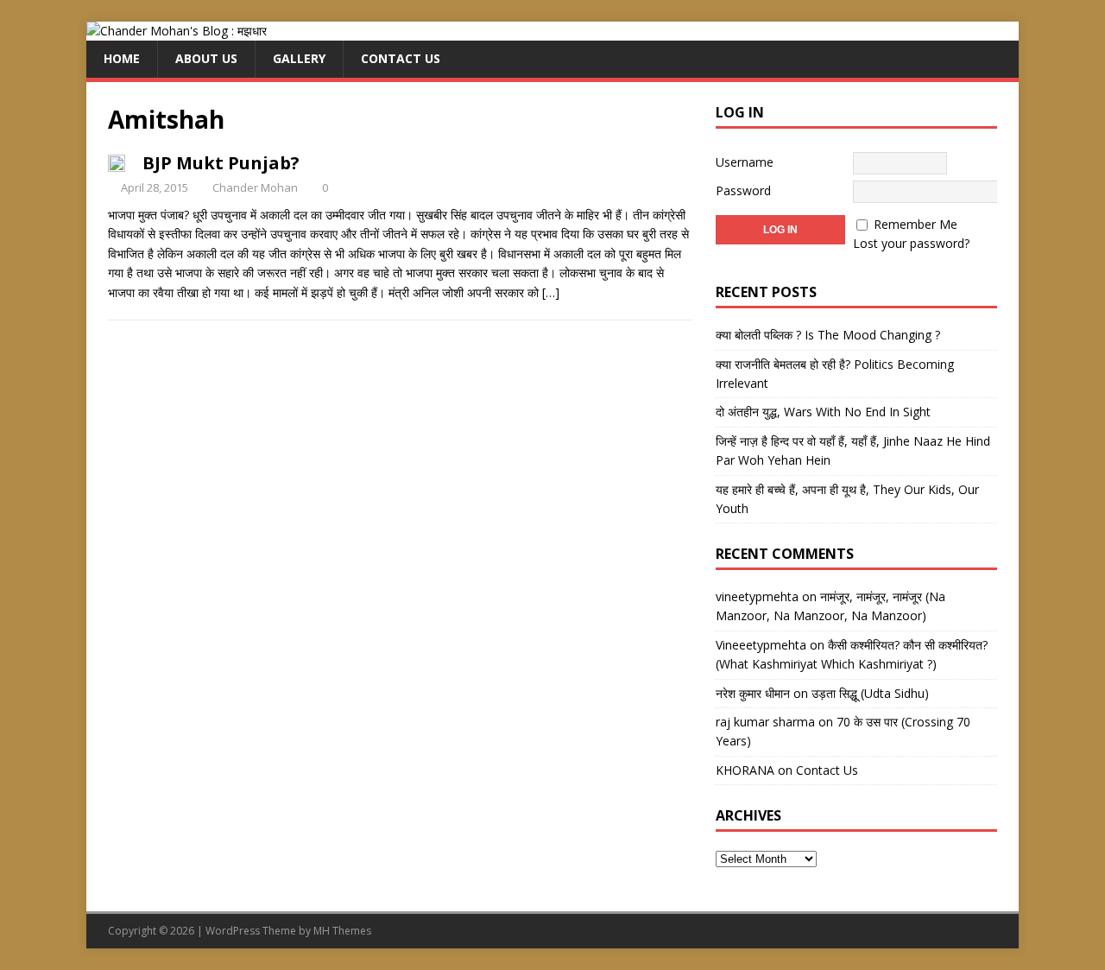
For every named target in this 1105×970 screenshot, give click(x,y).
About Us (206, 58)
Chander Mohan (255, 187)
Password (743, 190)
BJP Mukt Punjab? (221, 162)
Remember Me (915, 224)
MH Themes (342, 930)
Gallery (299, 58)
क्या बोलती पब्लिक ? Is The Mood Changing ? (828, 335)
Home (122, 58)
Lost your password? (911, 243)
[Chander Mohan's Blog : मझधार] (176, 30)
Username (745, 162)
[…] (550, 292)
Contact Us (400, 58)
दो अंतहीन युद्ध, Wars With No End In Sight (823, 411)
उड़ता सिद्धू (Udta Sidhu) (870, 693)
